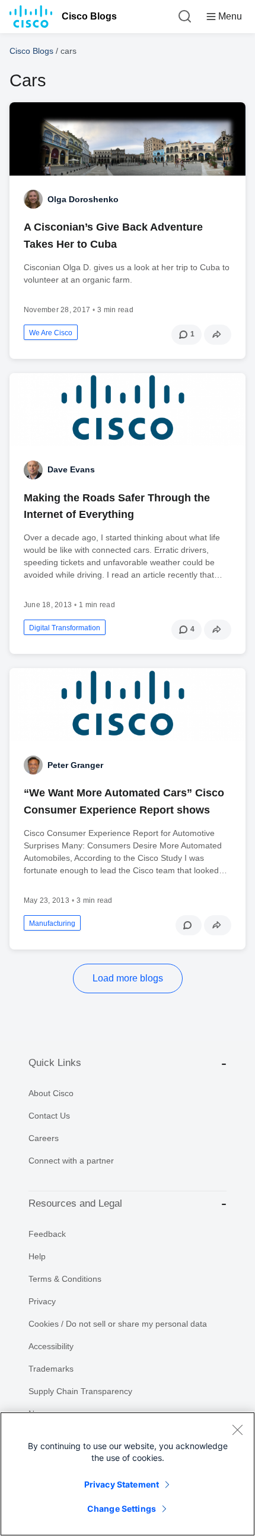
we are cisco (50, 332)
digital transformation (64, 627)
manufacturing (52, 923)
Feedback (47, 1234)
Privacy (42, 1301)
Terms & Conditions (64, 1279)
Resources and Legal (75, 1203)
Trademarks (51, 1368)
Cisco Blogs (89, 16)
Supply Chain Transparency (80, 1391)
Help (37, 1256)
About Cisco (51, 1093)
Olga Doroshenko (83, 199)
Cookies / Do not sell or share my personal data (117, 1323)
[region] (127, 1474)
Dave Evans (71, 469)
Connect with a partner (71, 1160)
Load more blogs (128, 978)
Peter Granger (75, 765)
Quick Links (54, 1062)
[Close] (237, 1429)
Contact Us (49, 1115)
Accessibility (51, 1346)
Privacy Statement (121, 1484)
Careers (43, 1138)
